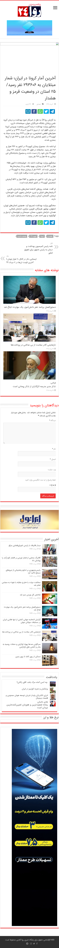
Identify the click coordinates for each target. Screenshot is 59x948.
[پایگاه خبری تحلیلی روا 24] (29, 10)
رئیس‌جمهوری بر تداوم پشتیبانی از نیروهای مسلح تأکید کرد (23, 571)
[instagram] (31, 943)
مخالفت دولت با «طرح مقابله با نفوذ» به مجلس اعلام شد (21, 584)
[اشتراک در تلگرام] (52, 111)
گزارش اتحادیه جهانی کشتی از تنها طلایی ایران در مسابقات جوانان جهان (22, 621)
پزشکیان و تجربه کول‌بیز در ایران (35, 688)
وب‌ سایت (52, 469)
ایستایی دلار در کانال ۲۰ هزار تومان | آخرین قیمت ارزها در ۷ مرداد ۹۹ (21, 259)
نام (54, 449)
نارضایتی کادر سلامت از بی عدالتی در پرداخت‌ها (33, 345)
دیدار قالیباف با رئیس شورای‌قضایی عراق (25, 545)
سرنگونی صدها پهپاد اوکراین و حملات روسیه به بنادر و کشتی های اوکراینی (22, 646)
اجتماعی (38, 104)
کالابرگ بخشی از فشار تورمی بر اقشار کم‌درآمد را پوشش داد (21, 559)
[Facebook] (37, 943)
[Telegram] (27, 943)
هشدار (50, 236)
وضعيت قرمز (22, 236)
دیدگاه (52, 420)
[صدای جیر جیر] (46, 111)
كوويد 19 (33, 236)
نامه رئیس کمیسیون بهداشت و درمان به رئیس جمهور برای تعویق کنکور (38, 248)
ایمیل (53, 459)
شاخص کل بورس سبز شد (30, 594)
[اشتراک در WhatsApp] (40, 111)
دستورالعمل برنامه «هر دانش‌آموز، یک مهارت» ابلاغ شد (30, 307)
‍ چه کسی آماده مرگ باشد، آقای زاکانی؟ (32, 682)
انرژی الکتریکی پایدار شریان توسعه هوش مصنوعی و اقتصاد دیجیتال (27, 697)
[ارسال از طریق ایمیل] (28, 111)
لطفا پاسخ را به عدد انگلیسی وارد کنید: (40, 480)
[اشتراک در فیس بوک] (34, 111)
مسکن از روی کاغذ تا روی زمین (28, 656)
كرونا (42, 236)
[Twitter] (34, 943)
